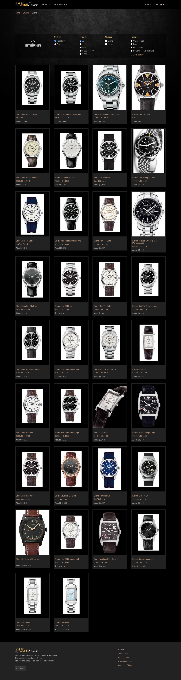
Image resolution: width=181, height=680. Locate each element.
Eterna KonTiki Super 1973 (143, 177)
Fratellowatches (125, 661)
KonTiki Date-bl (100, 499)
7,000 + (85, 54)
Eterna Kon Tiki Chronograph (144, 306)
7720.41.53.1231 (101, 562)
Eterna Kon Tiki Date (141, 114)
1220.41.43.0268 (62, 309)
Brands (46, 4)
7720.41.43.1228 (139, 436)
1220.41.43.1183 (23, 499)
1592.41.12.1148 (23, 181)
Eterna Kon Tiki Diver (141, 495)
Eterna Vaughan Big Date (65, 177)
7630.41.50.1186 (23, 309)
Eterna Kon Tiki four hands (27, 114)
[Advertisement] (90, 23)
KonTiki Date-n (100, 181)
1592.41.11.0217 (101, 372)
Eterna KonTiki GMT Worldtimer (107, 114)
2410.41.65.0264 (23, 625)
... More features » (138, 54)
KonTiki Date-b (22, 244)
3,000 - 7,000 (88, 50)
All (83, 40)
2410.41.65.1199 (101, 436)
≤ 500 (84, 44)
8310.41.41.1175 (139, 562)
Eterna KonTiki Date (102, 177)
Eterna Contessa (139, 369)
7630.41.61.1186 (62, 181)
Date (135, 44)
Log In (148, 4)
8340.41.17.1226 (139, 246)
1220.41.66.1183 (101, 309)
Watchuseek (123, 653)
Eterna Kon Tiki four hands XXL (68, 114)
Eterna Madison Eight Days (143, 432)
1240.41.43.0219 (139, 309)
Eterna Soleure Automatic (143, 559)
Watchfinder (60, 4)
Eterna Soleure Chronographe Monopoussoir (145, 241)
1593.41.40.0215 (101, 117)
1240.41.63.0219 (62, 372)
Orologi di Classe (125, 665)
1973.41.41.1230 (139, 181)
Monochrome (123, 657)
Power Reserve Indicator (143, 50)
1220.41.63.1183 (23, 436)
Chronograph (138, 40)
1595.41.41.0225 (62, 117)
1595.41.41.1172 (62, 244)
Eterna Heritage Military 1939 (28, 559)
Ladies (110, 44)
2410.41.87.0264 (62, 625)
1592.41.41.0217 (23, 117)
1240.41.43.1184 (23, 372)
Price (59, 44)
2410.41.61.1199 (139, 372)
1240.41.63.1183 (62, 562)
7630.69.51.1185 (62, 499)
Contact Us (20, 668)
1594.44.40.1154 (139, 499)
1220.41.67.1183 (101, 244)
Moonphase (138, 47)
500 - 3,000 (87, 47)
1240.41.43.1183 (62, 436)
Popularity (61, 40)
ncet (134, 117)
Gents (110, 40)
